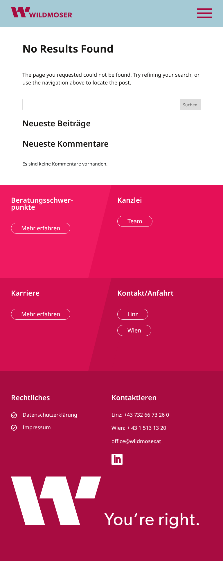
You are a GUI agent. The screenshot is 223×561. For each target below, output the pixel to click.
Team (134, 221)
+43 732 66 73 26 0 (146, 414)
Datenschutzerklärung (50, 414)
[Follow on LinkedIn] (117, 459)
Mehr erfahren (40, 228)
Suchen (190, 104)
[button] (204, 13)
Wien (134, 330)
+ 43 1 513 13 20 (146, 427)
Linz (132, 314)
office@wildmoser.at (136, 441)
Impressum (37, 427)
